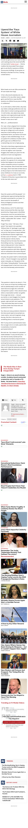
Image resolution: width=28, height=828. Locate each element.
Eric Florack (4, 625)
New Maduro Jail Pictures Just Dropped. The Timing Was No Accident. (13, 672)
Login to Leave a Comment (14, 722)
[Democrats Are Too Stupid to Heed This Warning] (14, 686)
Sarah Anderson (5, 675)
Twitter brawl (14, 64)
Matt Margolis (5, 604)
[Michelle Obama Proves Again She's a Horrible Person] (14, 591)
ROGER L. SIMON (11, 419)
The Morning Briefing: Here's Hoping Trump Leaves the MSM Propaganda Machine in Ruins (13, 577)
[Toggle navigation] (25, 1)
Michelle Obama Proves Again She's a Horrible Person (13, 601)
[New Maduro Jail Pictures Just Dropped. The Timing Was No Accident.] (14, 661)
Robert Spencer (5, 650)
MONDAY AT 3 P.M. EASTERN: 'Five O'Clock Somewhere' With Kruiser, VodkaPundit (13, 798)
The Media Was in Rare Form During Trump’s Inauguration (12, 369)
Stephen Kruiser (5, 580)
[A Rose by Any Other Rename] (14, 614)
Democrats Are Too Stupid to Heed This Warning (12, 696)
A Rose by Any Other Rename (12, 624)
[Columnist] (6, 407)
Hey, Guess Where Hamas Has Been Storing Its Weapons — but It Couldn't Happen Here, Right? (14, 647)
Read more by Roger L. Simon (17, 414)
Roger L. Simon (5, 38)
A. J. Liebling (9, 175)
